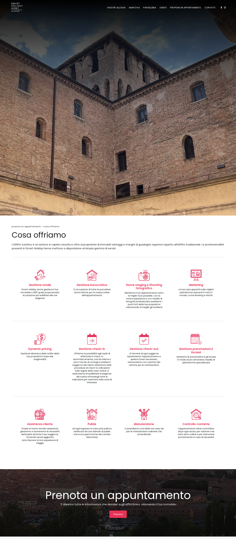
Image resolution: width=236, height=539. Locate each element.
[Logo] (16, 8)
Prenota (118, 514)
